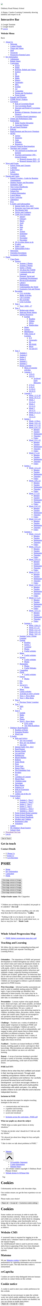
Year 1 (17, 304)
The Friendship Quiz (22, 770)
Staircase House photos (28, 312)
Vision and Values (17, 48)
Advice (17, 136)
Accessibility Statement (18, 1162)
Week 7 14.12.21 (32, 416)
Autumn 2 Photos (26, 266)
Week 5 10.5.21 (35, 585)
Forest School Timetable (24, 815)
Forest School (20, 95)
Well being (14, 251)
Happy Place (19, 768)
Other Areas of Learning (29, 335)
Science (18, 72)
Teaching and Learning (18, 148)
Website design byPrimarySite (17, 1173)
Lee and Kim (20, 753)
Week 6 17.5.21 (35, 598)
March (22, 221)
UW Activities (25, 298)
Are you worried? (26, 740)
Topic (22, 717)
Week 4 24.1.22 (35, 427)
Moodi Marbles (20, 758)
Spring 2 (23, 359)
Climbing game (20, 781)
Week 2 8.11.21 (34, 398)
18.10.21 (32, 391)
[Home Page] (2, 4)
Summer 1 (23, 361)
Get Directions (12, 858)
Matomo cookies (13, 1260)
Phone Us (11, 853)
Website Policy (15, 1167)
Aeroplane (19, 783)
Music (17, 76)
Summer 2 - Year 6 (26, 811)
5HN (21, 706)
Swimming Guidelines (18, 255)
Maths (17, 78)
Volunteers (19, 824)
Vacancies (14, 53)
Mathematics (24, 285)
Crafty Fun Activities (22, 214)
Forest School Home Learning (26, 813)
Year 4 (17, 700)
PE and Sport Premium (18, 127)
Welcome (13, 44)
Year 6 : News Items (27, 721)
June (21, 227)
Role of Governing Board (24, 104)
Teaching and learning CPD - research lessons (26, 156)
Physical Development (28, 280)
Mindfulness (28, 332)
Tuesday (37, 432)
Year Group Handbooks (19, 187)
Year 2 (17, 308)
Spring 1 (23, 357)
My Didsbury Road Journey (20, 828)
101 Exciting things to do (24, 242)
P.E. (21, 683)
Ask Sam (23, 745)
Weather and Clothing (23, 819)
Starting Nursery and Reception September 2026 (21, 184)
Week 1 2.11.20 (34, 395)
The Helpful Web (21, 210)
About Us (9, 42)
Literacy (23, 283)
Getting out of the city (23, 794)
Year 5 (17, 704)
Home (8, 869)
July (21, 229)
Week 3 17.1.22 (35, 425)
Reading (32, 319)
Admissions (14, 59)
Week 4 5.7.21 (34, 628)
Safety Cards (19, 246)
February (23, 219)
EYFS (17, 65)
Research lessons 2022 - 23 (30, 159)
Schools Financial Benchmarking (22, 146)
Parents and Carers (12, 176)
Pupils (8, 257)
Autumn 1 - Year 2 (26, 800)
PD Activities (24, 300)
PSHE (17, 67)
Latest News (14, 170)
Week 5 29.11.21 (32, 409)
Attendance (14, 200)
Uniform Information (18, 193)
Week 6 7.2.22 (34, 453)
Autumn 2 (23, 355)
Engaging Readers (21, 732)
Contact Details (16, 46)
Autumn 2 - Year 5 (26, 802)
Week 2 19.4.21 (35, 547)
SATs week (28, 723)
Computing (19, 91)
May (21, 225)
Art (16, 89)
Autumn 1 (23, 353)
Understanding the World (29, 287)
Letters (12, 172)
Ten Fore (18, 792)
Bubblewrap (19, 755)
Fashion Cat (19, 787)
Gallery (17, 798)
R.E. (21, 681)
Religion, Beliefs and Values (25, 70)
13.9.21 (32, 374)
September (23, 234)
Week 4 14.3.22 (35, 506)
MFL (17, 85)
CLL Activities (25, 293)
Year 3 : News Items (27, 696)
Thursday (37, 436)
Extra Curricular (16, 197)
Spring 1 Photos (25, 268)
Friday (36, 438)
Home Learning (25, 366)
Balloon (18, 760)
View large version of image (11, 880)
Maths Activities (26, 295)
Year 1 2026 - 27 (26, 306)
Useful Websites (30, 668)
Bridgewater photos (27, 310)
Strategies (18, 138)
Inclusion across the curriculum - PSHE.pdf (22, 1117)
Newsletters (14, 174)
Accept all (13, 1203)
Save (21, 1304)
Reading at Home (21, 730)
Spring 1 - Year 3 (26, 804)
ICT (30, 338)
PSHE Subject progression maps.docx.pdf (21, 938)
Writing (31, 321)
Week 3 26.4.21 (35, 559)
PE (16, 74)
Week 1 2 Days (34, 421)
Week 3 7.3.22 (34, 493)
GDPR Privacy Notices (19, 99)
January (22, 217)
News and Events (12, 163)
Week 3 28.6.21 (35, 625)
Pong (17, 764)
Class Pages (14, 259)
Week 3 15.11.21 (32, 401)
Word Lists (19, 734)
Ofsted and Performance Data (21, 119)
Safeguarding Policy (22, 249)
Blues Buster (19, 785)
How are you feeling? (28, 743)
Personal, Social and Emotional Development (29, 277)
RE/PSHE (33, 344)
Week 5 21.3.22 (35, 519)
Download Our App (13, 832)
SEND (12, 134)
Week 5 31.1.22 (35, 440)
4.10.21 (32, 387)
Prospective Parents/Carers (20, 55)
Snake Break (19, 762)
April (21, 223)
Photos (26, 649)
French (22, 677)
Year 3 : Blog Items (27, 698)
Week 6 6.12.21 (35, 413)
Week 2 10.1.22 (35, 423)
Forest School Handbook (24, 817)
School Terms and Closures (20, 165)
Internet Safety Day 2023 (24, 206)
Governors (14, 102)
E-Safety (13, 736)
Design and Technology (24, 93)
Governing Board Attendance (26, 116)
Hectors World (20, 751)
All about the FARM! (27, 270)
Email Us (10, 856)
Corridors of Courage (23, 777)
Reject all (5, 1203)
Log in (5, 29)
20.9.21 (32, 376)
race (16, 775)
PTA (12, 202)
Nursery (18, 261)
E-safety (18, 244)
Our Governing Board (23, 106)
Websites (18, 142)
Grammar (27, 647)
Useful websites (30, 651)
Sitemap (9, 1151)
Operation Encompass (18, 253)
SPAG (31, 323)
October (23, 236)
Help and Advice (21, 738)
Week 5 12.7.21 (35, 630)
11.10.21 (32, 389)
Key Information (12, 57)
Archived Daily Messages (37, 380)
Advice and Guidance (23, 212)
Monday (37, 430)
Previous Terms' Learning (29, 702)
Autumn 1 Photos (26, 263)
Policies (13, 129)
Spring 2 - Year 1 (26, 807)
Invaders (18, 772)
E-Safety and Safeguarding (20, 204)
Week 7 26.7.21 (35, 634)
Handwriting (33, 325)
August (22, 231)
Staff (12, 50)
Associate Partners (21, 125)
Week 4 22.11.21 (32, 405)
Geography (19, 82)
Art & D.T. (24, 685)
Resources (19, 144)
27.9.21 (32, 385)
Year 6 (17, 711)
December (23, 240)
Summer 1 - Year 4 (26, 809)
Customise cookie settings (29, 1203)
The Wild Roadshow (32, 726)
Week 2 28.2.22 (35, 481)
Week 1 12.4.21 (35, 534)
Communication (16, 189)
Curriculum (14, 63)
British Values (15, 61)
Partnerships (14, 121)
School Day (14, 191)
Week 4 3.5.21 (34, 572)
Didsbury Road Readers (19, 728)
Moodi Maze (19, 779)
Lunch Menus (15, 195)
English (18, 87)
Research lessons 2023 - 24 (30, 161)
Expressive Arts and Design (30, 289)
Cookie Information (17, 1164)
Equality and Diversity (18, 97)
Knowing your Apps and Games (27, 208)
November (23, 238)
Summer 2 (23, 364)
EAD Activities (25, 302)
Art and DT (33, 349)
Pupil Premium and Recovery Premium (24, 131)
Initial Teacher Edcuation (24, 123)
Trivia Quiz (19, 766)
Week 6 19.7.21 (35, 632)
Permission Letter (21, 821)
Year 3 (17, 351)
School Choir (15, 830)
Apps (17, 140)
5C (21, 709)
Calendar (13, 168)
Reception (18, 291)
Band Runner (20, 749)
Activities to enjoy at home (29, 694)
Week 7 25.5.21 (35, 611)
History (17, 80)
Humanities (24, 664)
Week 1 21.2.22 (35, 468)
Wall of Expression (22, 789)
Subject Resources (26, 315)
